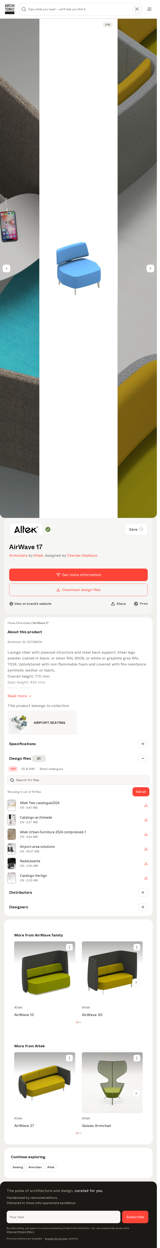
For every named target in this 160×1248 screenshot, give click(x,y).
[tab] (13, 769)
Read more (17, 696)
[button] (76, 1022)
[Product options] (69, 947)
